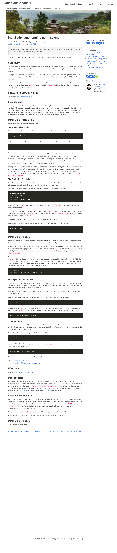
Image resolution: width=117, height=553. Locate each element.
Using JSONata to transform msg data (25, 431)
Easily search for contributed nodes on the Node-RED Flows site (97, 63)
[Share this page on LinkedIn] (96, 44)
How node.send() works (94, 67)
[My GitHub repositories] (93, 77)
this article (26, 390)
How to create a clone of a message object (66, 431)
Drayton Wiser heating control (96, 59)
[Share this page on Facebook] (102, 44)
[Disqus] (45, 460)
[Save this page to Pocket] (87, 44)
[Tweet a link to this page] (93, 44)
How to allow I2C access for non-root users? (26, 363)
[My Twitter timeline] (87, 77)
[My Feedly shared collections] (96, 77)
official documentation (25, 97)
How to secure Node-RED (95, 56)
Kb (11, 44)
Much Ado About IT (17, 3)
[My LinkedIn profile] (90, 77)
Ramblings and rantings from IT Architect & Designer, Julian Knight (34, 9)
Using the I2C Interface (19, 360)
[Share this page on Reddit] (99, 44)
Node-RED (32, 44)
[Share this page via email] (90, 44)
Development (20, 44)
